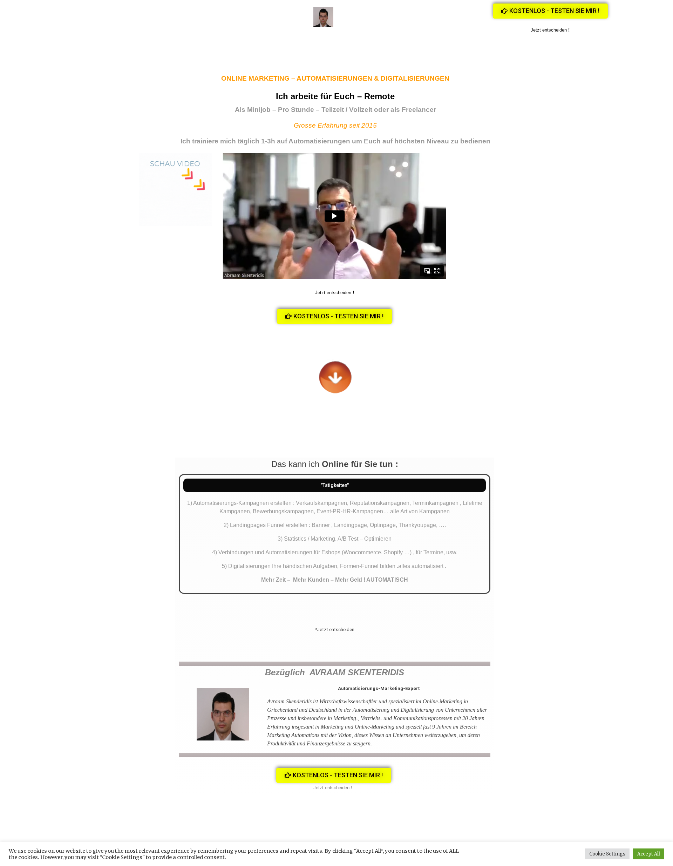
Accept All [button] (648, 854)
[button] (550, 11)
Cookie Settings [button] (607, 854)
